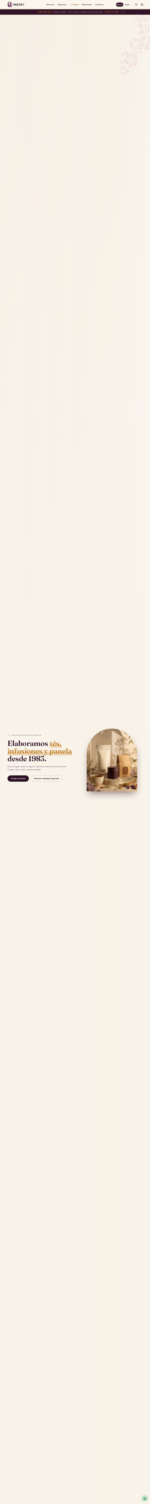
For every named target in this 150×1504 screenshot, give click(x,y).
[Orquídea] (16, 4)
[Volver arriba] (145, 1491)
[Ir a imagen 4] (114, 788)
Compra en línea (18, 778)
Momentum (87, 5)
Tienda (75, 5)
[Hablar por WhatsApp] (145, 1498)
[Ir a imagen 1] (107, 788)
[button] (141, 4)
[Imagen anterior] (128, 787)
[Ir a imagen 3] (112, 788)
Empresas (62, 5)
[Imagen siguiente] (133, 787)
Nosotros (50, 5)
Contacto (99, 5)
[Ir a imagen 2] (109, 788)
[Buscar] (136, 4)
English (127, 4)
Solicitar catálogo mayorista (46, 778)
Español (119, 4)
